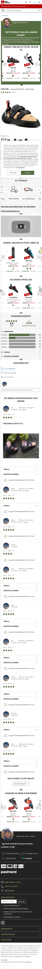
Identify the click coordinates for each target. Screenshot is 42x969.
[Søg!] (39, 10)
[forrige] (5, 64)
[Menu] (3, 10)
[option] (21, 114)
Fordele (7, 469)
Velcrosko (5, 15)
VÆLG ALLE (27, 172)
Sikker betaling (11, 858)
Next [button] (39, 190)
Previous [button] (3, 190)
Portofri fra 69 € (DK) (12, 854)
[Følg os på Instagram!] (4, 923)
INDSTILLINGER (13, 172)
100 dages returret (32, 854)
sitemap (29, 962)
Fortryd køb (6, 940)
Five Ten (4, 89)
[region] (21, 159)
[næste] (37, 64)
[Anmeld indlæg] (13, 414)
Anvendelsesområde (11, 474)
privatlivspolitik (21, 167)
